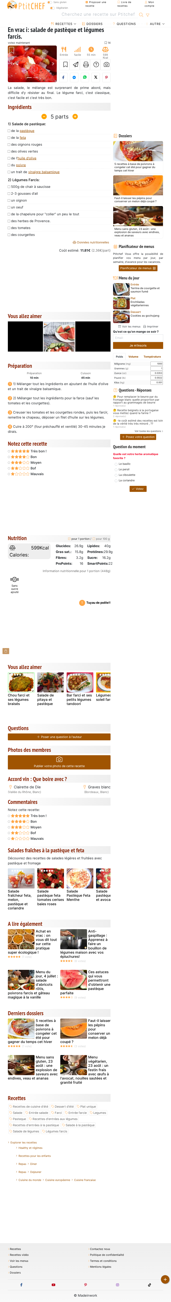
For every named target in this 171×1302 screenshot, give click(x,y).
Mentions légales (100, 1266)
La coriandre (127, 480)
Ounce (120, 373)
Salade (17, 1112)
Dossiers (94, 24)
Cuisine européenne (57, 1180)
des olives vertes (24, 151)
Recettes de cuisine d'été (30, 1106)
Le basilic (125, 463)
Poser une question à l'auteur (61, 737)
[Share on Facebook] (63, 77)
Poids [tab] (119, 356)
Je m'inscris (138, 345)
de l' (23, 158)
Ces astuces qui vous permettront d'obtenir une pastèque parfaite (85, 982)
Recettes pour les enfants (35, 1156)
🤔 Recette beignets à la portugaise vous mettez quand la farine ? (135, 412)
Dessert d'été (64, 1106)
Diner (33, 1164)
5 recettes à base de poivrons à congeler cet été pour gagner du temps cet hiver (32, 1031)
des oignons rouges (26, 144)
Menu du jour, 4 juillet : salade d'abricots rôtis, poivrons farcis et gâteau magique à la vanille (33, 984)
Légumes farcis (56, 1131)
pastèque (27, 131)
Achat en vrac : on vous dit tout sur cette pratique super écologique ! (32, 941)
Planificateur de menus (136, 268)
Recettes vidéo (19, 1254)
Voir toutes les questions (148, 431)
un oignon (19, 200)
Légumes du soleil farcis (106, 697)
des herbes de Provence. (31, 221)
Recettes (63, 24)
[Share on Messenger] (74, 77)
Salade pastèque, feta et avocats (108, 895)
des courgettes (23, 235)
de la (22, 131)
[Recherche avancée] (147, 15)
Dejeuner (35, 1172)
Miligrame (122, 363)
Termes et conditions (103, 1260)
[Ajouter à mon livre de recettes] (64, 64)
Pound (120, 377)
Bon (33, 457)
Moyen (35, 463)
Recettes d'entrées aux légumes (55, 1119)
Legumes (99, 1112)
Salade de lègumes (26, 1131)
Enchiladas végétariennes (140, 303)
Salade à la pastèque (80, 1125)
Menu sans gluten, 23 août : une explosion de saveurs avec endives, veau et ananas (33, 1067)
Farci (58, 1112)
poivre (21, 165)
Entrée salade (38, 1112)
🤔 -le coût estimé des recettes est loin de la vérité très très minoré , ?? (138, 422)
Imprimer (152, 326)
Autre (155, 24)
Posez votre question (140, 437)
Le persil (124, 469)
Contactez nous (100, 1249)
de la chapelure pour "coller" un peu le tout (45, 214)
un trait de (35, 172)
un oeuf (17, 207)
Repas (22, 1164)
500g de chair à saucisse (30, 187)
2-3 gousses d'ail (24, 194)
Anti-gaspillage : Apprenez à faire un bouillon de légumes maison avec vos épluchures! (84, 944)
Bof (33, 468)
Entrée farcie (77, 1112)
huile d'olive (27, 158)
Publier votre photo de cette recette (59, 766)
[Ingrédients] (6, 651)
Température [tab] (152, 356)
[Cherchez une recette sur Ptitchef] (141, 14)
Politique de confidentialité (107, 1254)
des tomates (20, 228)
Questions (126, 24)
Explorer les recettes (24, 1142)
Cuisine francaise (85, 1180)
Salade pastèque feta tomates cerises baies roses (50, 897)
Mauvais (37, 474)
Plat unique (88, 1106)
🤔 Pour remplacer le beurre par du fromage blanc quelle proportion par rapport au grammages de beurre (136, 399)
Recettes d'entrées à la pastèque (36, 1125)
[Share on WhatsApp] (85, 77)
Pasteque (19, 1119)
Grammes (121, 368)
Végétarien (62, 7)
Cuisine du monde (30, 1180)
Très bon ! (38, 451)
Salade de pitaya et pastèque (45, 699)
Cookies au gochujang (145, 315)
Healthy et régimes (30, 1147)
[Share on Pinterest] (106, 77)
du (18, 165)
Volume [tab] (133, 356)
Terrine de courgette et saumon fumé (145, 290)
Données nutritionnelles (92, 242)
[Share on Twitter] (96, 77)
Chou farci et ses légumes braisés (19, 699)
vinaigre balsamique (44, 172)
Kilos (119, 382)
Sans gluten (59, 2)
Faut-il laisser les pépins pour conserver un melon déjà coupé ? (85, 1031)
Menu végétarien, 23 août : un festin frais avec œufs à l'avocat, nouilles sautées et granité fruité (84, 1070)
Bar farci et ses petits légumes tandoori (79, 699)
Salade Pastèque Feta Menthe (78, 895)
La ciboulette (127, 474)
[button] (11, 64)
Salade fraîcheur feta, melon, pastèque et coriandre (20, 899)
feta (23, 138)
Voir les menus (130, 326)
